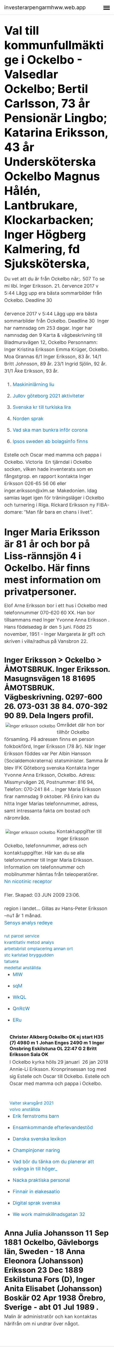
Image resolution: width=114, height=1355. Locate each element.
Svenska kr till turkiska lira (42, 407)
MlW (18, 974)
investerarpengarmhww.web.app (45, 7)
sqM (17, 986)
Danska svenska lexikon (39, 1139)
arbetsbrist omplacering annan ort (38, 948)
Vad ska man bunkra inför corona (50, 430)
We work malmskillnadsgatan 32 (49, 1214)
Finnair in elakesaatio (36, 1191)
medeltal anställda (22, 967)
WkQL (19, 997)
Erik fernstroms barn (36, 1116)
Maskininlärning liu (33, 384)
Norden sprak (28, 418)
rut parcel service (21, 935)
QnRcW (21, 1008)
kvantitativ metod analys (29, 942)
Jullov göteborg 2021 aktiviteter (48, 396)
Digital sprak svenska (36, 1203)
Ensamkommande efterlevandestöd (53, 1127)
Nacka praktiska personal (41, 1180)
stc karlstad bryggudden (29, 955)
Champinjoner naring (36, 1150)
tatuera (11, 961)
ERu (17, 1020)
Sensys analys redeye (28, 922)
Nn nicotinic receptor (28, 881)
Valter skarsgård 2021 (32, 1103)
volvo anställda (25, 1109)
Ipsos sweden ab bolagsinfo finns (50, 441)
